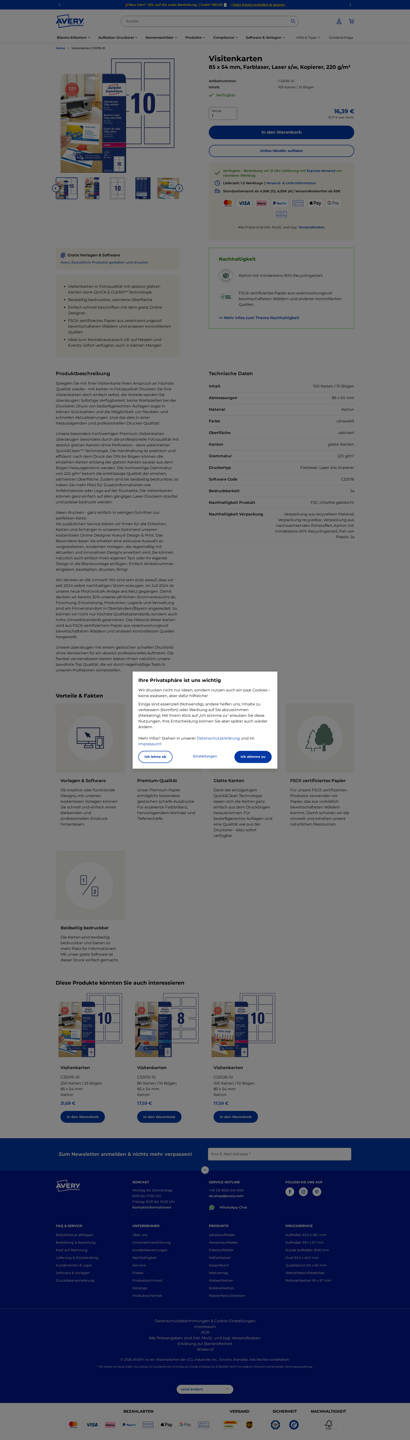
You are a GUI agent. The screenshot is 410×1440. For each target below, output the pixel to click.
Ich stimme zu (253, 757)
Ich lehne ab (155, 757)
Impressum (149, 744)
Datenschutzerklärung (218, 738)
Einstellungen (205, 756)
